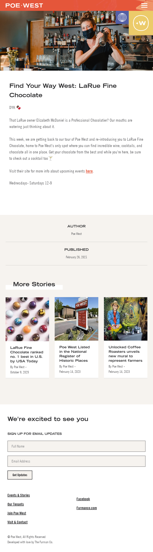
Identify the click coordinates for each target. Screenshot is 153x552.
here (89, 171)
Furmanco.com (86, 507)
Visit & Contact (17, 522)
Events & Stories (18, 495)
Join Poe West (16, 513)
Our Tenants (15, 504)
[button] (143, 5)
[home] (24, 4)
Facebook (83, 499)
